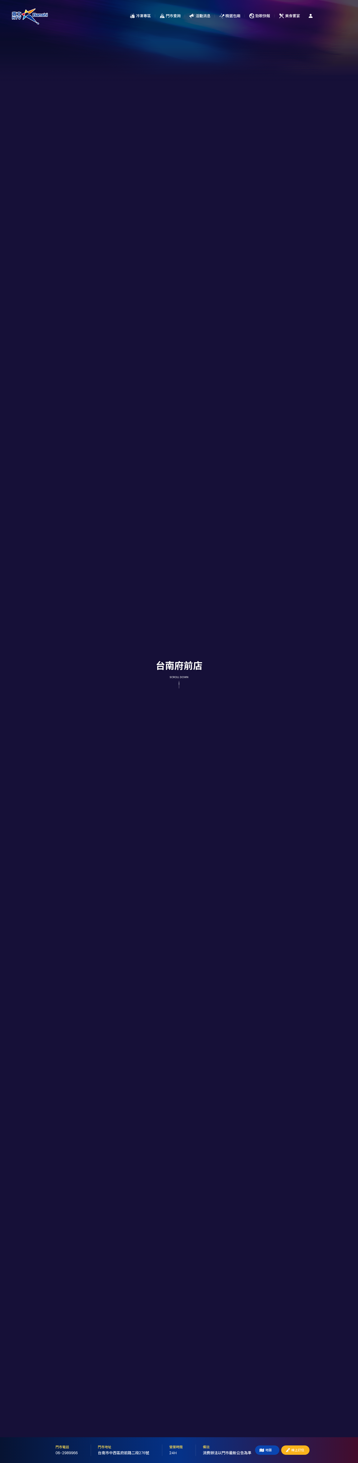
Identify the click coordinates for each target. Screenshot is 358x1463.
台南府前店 (30, 16)
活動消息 (203, 15)
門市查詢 (173, 15)
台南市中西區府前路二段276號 (123, 1453)
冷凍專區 (143, 15)
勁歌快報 (262, 15)
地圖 (268, 1450)
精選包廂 (232, 15)
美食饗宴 (292, 15)
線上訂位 (297, 1450)
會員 (310, 16)
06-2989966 (67, 1453)
